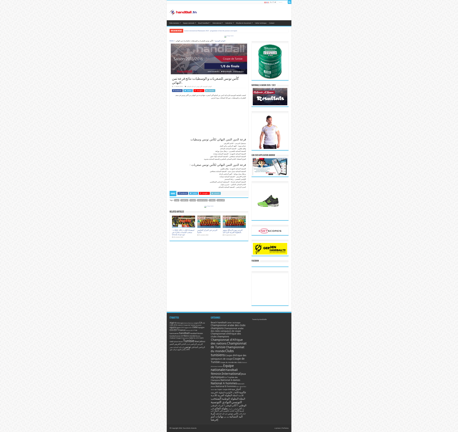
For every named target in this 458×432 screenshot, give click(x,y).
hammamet (174, 333)
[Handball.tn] (183, 12)
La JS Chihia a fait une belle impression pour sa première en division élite (208, 31)
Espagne (201, 327)
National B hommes (226, 386)
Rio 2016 (196, 338)
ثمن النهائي (184, 200)
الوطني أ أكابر (239, 405)
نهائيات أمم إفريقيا (217, 418)
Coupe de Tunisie (189, 325)
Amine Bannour (189, 323)
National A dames (230, 380)
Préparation (185, 338)
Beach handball (203, 23)
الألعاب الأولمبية (232, 392)
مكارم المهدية (181, 349)
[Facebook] (273, 2)
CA (200, 322)
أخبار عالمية (240, 391)
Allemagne (180, 323)
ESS (171, 330)
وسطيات (212, 200)
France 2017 (189, 330)
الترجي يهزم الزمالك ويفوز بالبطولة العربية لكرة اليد (232, 231)
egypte (173, 327)
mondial (192, 336)
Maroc (186, 336)
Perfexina (285, 428)
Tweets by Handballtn (259, 319)
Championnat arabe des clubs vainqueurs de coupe (227, 329)
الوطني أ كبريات (224, 405)
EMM (194, 327)
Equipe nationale (188, 23)
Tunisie (188, 341)
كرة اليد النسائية (191, 86)
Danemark (198, 325)
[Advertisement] (209, 118)
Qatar (191, 338)
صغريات (193, 200)
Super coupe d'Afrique (226, 389)
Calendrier (228, 23)
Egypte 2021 (188, 327)
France (181, 330)
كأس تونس (199, 86)
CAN (203, 323)
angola (196, 323)
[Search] (289, 2)
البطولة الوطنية (230, 398)
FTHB (195, 330)
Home (172, 41)
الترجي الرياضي (196, 344)
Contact (271, 23)
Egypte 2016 (180, 327)
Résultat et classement (243, 23)
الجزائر (188, 344)
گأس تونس (221, 200)
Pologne (178, 338)
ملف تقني (226, 417)
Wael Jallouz (200, 341)
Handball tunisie (175, 336)
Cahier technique (260, 23)
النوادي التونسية (220, 41)
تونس (176, 200)
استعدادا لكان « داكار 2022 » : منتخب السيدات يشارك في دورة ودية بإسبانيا (183, 232)
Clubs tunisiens (174, 23)
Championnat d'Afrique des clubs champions (226, 335)
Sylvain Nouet (178, 341)
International (217, 23)
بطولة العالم (221, 408)
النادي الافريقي (180, 344)
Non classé (240, 386)
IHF (182, 336)
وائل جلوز (173, 349)
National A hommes (224, 383)
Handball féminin (196, 333)
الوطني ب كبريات (233, 409)
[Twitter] (275, 2)
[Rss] (271, 2)
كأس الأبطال (218, 411)
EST (176, 330)
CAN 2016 (173, 325)
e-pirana (277, 428)
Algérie (173, 322)
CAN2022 (180, 325)
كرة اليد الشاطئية (221, 414)
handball (184, 333)
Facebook (255, 261)
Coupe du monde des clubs (231, 362)
